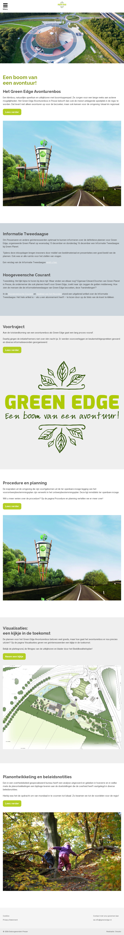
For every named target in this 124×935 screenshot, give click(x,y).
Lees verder (12, 112)
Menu (5, 9)
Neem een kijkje (14, 656)
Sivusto (118, 932)
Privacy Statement (10, 920)
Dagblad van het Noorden (49, 294)
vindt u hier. (51, 262)
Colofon (6, 916)
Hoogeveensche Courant (20, 294)
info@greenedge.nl (104, 920)
